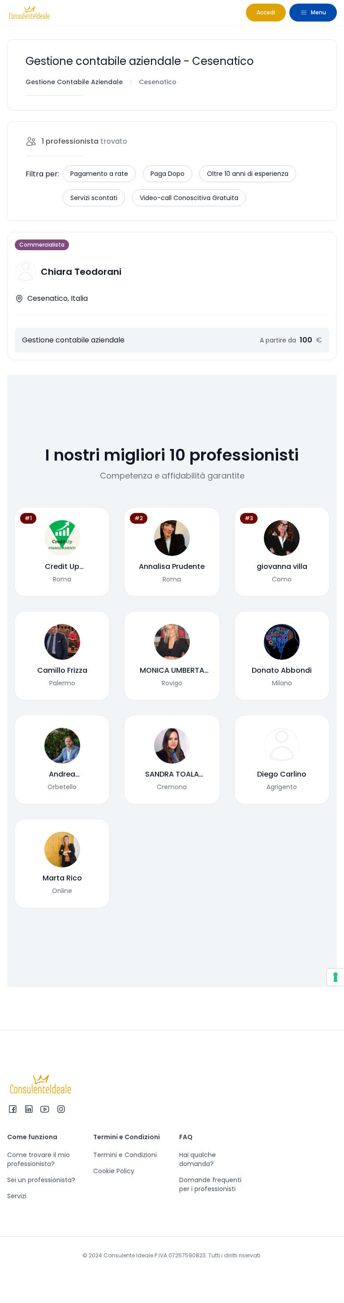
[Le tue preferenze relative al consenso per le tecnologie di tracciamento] (335, 977)
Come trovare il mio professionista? (38, 1159)
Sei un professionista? (41, 1179)
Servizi (16, 1196)
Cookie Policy (113, 1170)
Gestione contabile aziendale (74, 81)
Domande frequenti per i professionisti (210, 1184)
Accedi (266, 12)
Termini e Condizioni (125, 1154)
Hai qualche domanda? (197, 1159)
